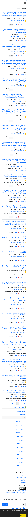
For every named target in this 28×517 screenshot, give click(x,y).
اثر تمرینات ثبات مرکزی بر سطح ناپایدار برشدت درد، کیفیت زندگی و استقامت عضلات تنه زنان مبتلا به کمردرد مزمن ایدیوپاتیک (14, 299)
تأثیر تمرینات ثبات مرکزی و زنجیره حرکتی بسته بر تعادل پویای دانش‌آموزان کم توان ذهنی (14, 391)
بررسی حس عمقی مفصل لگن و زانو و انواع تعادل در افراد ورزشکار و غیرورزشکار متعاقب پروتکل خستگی (14, 266)
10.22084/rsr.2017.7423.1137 (17, 382)
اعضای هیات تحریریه (21, 477)
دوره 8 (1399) (20, 440)
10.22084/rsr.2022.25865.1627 (17, 243)
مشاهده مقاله (23, 25)
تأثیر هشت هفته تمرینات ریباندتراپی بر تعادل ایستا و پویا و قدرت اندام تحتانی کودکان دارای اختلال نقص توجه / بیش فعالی (14, 361)
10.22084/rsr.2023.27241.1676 (17, 86)
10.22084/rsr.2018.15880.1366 (17, 305)
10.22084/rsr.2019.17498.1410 (17, 367)
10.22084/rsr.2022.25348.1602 (17, 197)
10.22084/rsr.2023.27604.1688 (17, 134)
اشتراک (5, 504)
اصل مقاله (13, 25)
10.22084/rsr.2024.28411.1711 (17, 69)
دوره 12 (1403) (19, 425)
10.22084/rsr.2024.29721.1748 (17, 21)
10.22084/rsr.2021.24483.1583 (17, 272)
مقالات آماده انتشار (21, 411)
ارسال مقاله (23, 479)
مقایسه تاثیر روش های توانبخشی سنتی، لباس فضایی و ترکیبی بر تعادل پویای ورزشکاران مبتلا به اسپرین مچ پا (14, 376)
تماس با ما (23, 481)
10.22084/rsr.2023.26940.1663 (17, 151)
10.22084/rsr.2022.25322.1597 (17, 211)
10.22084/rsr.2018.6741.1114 (17, 396)
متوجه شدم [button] (22, 515)
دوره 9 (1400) (20, 436)
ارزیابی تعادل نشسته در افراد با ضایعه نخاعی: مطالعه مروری (14, 252)
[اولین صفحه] (24, 403)
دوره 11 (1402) (19, 429)
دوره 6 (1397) (20, 447)
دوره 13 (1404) (19, 422)
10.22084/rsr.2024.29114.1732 (17, 101)
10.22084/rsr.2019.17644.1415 (17, 319)
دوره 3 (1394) (20, 458)
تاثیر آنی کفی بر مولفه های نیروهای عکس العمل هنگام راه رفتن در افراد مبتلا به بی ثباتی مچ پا (14, 328)
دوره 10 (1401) (19, 433)
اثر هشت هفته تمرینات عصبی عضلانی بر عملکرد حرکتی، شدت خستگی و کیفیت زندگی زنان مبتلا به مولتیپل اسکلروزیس (14, 160)
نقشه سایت (23, 482)
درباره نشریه (23, 476)
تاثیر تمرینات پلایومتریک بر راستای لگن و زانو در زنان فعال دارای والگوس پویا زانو (14, 314)
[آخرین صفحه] (9, 403)
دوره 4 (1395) (20, 455)
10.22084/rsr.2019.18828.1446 (17, 333)
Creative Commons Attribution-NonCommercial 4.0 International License (16, 492)
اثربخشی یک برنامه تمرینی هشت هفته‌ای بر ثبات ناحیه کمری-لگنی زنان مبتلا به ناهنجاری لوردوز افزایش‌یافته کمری (14, 283)
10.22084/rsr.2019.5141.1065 (17, 289)
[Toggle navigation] (14, 3)
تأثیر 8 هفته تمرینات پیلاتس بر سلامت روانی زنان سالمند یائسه (14, 238)
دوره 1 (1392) (20, 466)
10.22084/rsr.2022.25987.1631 (17, 166)
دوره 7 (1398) (20, 444)
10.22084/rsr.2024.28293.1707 (17, 36)
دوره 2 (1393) (20, 462)
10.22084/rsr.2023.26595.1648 (17, 257)
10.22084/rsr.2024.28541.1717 (17, 117)
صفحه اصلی (23, 474)
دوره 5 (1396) (20, 451)
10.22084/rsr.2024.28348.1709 (17, 52)
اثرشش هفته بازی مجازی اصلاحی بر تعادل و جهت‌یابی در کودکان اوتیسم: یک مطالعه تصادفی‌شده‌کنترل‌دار (14, 30)
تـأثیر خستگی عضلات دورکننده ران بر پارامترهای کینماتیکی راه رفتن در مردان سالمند (14, 206)
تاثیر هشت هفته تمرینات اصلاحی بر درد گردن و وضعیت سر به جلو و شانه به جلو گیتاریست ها (14, 175)
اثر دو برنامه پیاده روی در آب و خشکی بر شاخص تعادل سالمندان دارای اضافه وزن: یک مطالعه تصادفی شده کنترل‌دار (14, 80)
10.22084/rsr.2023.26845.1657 (17, 180)
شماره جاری (22, 414)
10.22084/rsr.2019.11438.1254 (17, 350)
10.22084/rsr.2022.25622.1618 (17, 229)
